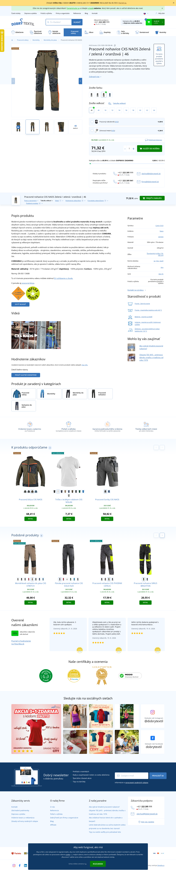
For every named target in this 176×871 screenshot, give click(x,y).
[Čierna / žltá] (143, 579)
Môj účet (161, 13)
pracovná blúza (28, 283)
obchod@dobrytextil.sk (151, 173)
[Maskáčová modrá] (36, 579)
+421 (101, 22)
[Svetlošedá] (69, 495)
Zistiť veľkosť (20, 304)
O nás (52, 807)
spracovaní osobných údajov (136, 782)
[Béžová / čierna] (32, 579)
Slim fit (161, 274)
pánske (160, 237)
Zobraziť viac (94, 76)
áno (162, 267)
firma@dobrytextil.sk (150, 181)
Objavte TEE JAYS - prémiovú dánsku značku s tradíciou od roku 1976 (151, 357)
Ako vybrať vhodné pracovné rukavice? (104, 807)
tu (85, 864)
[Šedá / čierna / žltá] (91, 95)
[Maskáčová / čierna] (77, 579)
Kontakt (95, 13)
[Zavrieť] (173, 3)
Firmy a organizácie (62, 13)
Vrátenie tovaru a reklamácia (22, 817)
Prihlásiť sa (158, 775)
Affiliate (53, 825)
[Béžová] (65, 491)
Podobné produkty (33, 203)
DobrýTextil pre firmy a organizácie (64, 817)
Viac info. (85, 365)
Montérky (36, 40)
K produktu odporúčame (97, 201)
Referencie (77, 13)
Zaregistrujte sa (73, 8)
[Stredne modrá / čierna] (43, 579)
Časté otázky (15, 13)
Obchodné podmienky (20, 810)
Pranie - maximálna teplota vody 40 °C (148, 310)
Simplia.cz (160, 865)
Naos (161, 231)
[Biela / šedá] (67, 579)
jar (155, 261)
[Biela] (58, 491)
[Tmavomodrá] (61, 491)
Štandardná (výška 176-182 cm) (155, 254)
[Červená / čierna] (28, 579)
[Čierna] (54, 491)
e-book (90, 8)
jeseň (161, 261)
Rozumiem (98, 864)
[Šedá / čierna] (18, 579)
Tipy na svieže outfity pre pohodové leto (105, 832)
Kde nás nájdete (147, 822)
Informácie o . (132, 782)
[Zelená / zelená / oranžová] (103, 95)
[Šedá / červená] (105, 579)
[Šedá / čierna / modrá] (97, 95)
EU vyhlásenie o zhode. (63, 278)
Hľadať (77, 22)
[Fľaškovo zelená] (79, 491)
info (116, 122)
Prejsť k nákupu (154, 198)
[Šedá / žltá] (109, 579)
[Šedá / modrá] (112, 579)
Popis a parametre (30, 201)
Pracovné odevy (22, 40)
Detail (30, 519)
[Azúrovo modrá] (83, 491)
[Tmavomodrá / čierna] (39, 579)
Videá (58, 201)
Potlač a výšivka (46, 13)
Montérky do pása (50, 40)
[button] (80, 81)
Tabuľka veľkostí (119, 103)
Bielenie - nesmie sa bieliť (143, 317)
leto (157, 261)
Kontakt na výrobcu (136, 290)
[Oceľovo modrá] (69, 491)
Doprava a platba (30, 13)
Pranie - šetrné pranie (142, 303)
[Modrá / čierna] (74, 579)
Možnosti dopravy (155, 140)
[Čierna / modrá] (147, 579)
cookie (68, 855)
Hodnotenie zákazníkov (74, 201)
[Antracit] (76, 491)
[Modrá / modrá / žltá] (109, 95)
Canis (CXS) (159, 225)
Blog (86, 13)
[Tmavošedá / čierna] (25, 579)
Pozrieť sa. (122, 3)
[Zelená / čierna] (70, 579)
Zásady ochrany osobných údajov (24, 821)
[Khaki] (72, 491)
